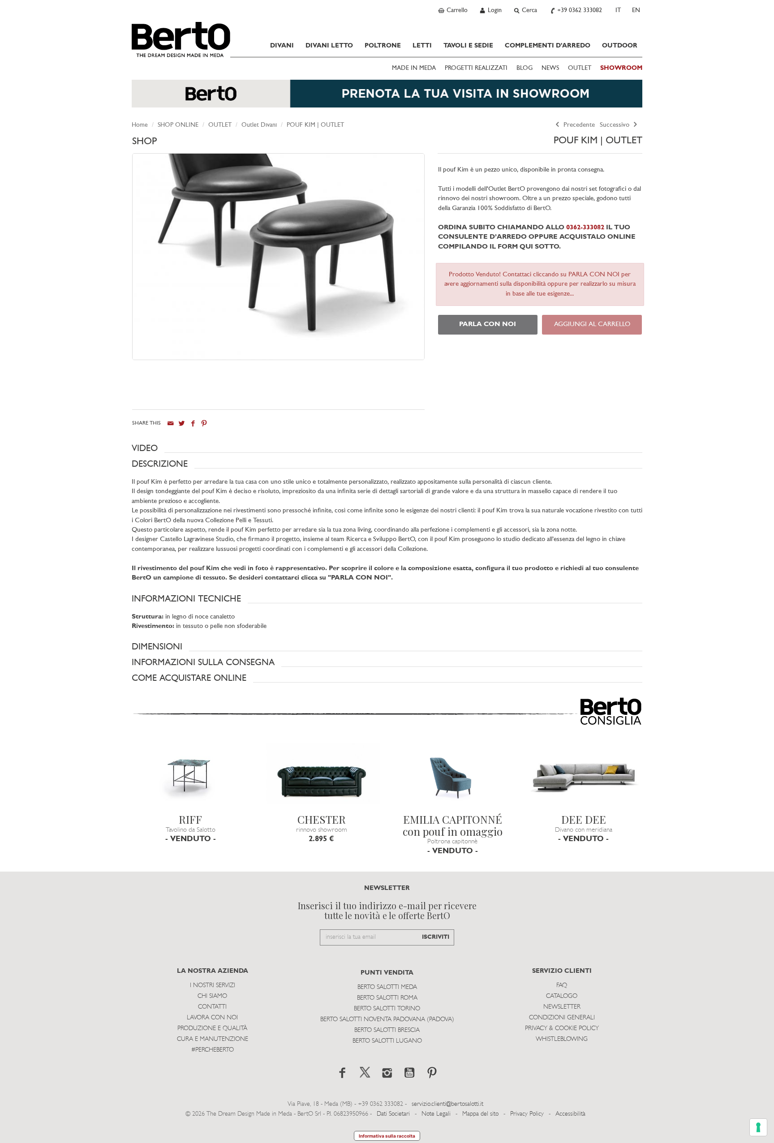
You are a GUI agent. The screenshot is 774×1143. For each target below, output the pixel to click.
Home (140, 125)
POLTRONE (383, 46)
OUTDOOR (619, 46)
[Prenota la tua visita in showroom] (387, 98)
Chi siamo (212, 996)
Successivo (615, 125)
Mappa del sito (480, 1114)
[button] (387, 448)
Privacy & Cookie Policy (562, 1028)
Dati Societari (393, 1114)
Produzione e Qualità (212, 1028)
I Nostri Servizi (212, 985)
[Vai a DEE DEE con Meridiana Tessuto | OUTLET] (584, 776)
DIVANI (282, 46)
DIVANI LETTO (329, 46)
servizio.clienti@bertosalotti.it (447, 1104)
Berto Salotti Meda (387, 987)
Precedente (578, 125)
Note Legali (436, 1114)
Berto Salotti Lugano (387, 1041)
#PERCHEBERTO (212, 1050)
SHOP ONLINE (178, 125)
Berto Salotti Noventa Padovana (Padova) (387, 1019)
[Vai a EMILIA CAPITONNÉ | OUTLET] (453, 776)
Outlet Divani (259, 125)
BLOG (524, 68)
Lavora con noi (212, 1017)
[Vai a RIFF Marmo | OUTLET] (190, 776)
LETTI (422, 46)
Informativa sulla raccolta (387, 1136)
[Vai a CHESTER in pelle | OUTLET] (322, 776)
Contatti (212, 1007)
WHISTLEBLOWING (562, 1039)
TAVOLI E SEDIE (468, 46)
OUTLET (579, 68)
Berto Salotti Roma (387, 998)
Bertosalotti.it (181, 39)
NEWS (550, 68)
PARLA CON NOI (487, 324)
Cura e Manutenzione (212, 1039)
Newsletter (561, 1007)
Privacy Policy (527, 1114)
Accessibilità (570, 1114)
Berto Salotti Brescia (387, 1030)
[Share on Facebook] (192, 423)
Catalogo (561, 996)
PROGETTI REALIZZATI (476, 68)
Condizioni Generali (562, 1017)
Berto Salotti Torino (387, 1008)
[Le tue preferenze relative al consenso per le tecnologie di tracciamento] (758, 1127)
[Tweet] (181, 423)
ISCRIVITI (435, 937)
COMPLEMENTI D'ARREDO (547, 46)
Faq (561, 985)
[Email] (170, 423)
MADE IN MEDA (414, 68)
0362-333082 (584, 227)
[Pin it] (204, 423)
